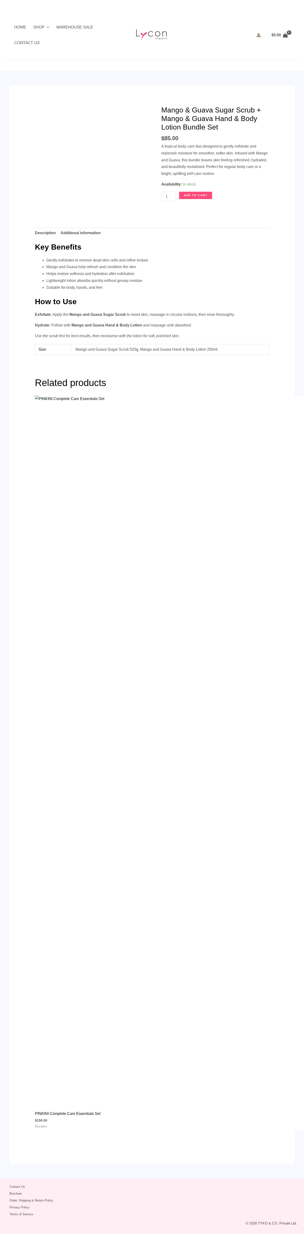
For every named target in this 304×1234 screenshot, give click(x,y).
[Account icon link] (258, 35)
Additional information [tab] (81, 233)
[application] (46, 27)
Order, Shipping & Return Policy (31, 1200)
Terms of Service (21, 1214)
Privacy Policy (19, 1207)
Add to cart (195, 195)
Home (20, 27)
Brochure (16, 1193)
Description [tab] (45, 233)
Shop (38, 27)
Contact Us (27, 43)
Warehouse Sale (74, 27)
